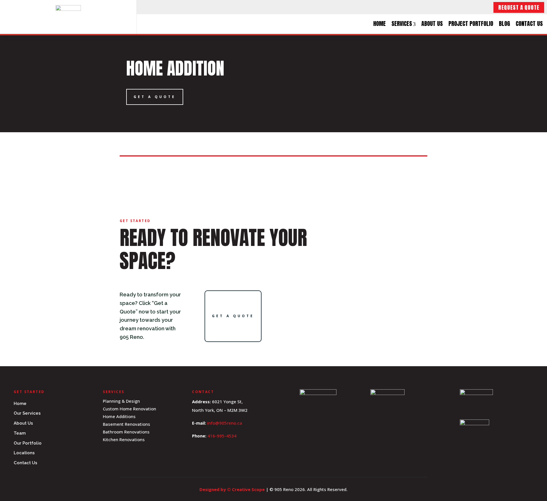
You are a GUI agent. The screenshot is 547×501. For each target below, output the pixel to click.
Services (401, 23)
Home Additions (119, 416)
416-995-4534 (221, 436)
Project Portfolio (470, 23)
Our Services (27, 413)
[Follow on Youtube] (182, 7)
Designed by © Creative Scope (232, 489)
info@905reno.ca (224, 423)
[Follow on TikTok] (170, 7)
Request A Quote (518, 7)
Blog (504, 23)
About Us (432, 23)
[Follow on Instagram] (157, 7)
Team (20, 433)
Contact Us (529, 23)
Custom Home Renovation (129, 409)
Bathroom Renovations (126, 432)
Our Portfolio (28, 443)
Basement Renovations (126, 424)
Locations (24, 452)
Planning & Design (121, 401)
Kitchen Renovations (124, 439)
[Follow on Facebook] (145, 7)
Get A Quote (155, 96)
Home (379, 23)
